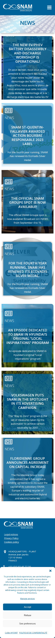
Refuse (27, 615)
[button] (50, 570)
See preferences (27, 623)
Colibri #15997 (11, 633)
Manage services (27, 598)
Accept (27, 607)
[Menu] (49, 7)
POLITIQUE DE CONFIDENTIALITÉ (33, 633)
